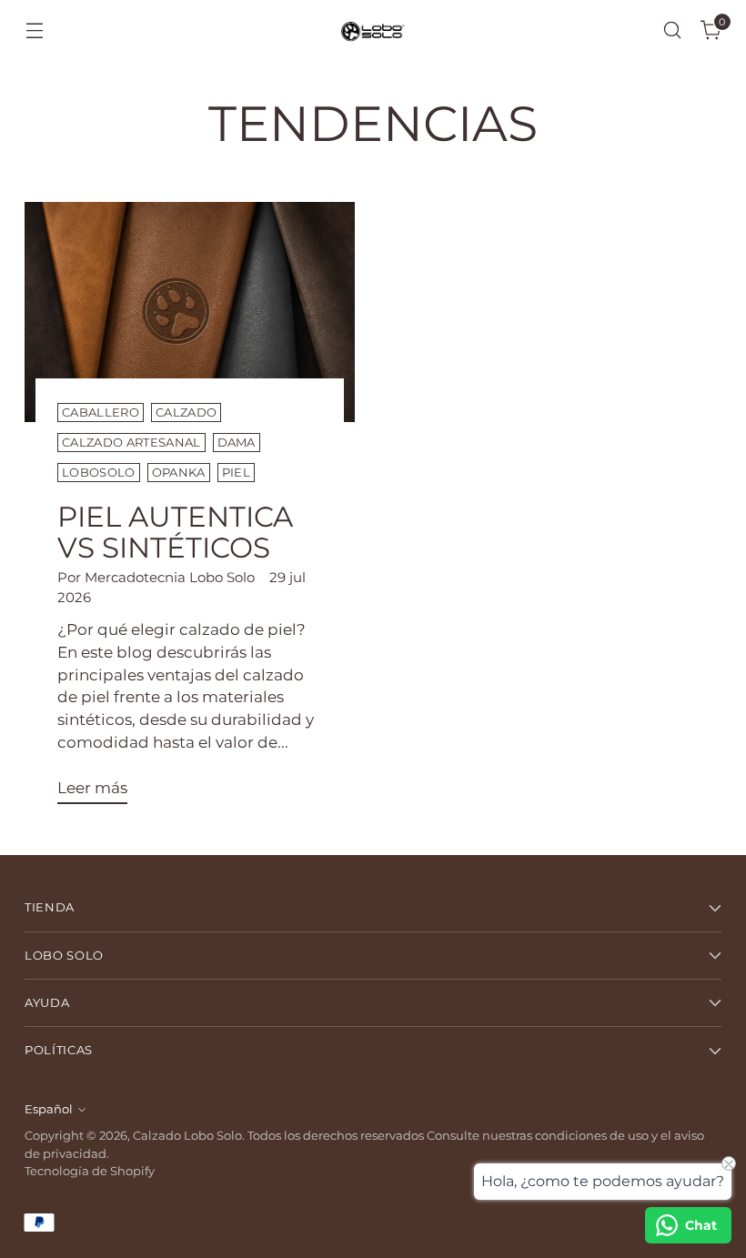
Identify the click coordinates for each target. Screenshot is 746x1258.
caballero (100, 412)
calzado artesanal (131, 442)
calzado (186, 412)
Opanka (179, 472)
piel (236, 472)
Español (49, 1109)
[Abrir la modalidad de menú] (34, 30)
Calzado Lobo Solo (187, 1135)
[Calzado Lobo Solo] (373, 30)
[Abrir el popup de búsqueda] (672, 30)
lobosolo (99, 472)
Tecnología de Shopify (90, 1171)
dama (236, 442)
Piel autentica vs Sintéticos (175, 532)
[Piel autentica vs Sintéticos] (190, 312)
